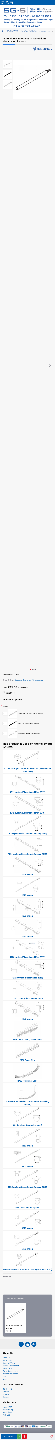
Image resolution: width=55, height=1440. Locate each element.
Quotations (7, 1412)
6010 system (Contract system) (27, 1125)
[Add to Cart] (7, 1331)
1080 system (27, 916)
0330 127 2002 (20, 16)
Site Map (6, 1397)
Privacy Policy (8, 1368)
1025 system (27, 874)
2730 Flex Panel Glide (27, 1081)
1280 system (27, 1019)
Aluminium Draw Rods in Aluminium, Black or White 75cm (15, 1325)
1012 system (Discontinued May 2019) (27, 813)
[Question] (24, 1436)
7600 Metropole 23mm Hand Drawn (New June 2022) (27, 1269)
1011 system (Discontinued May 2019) (27, 792)
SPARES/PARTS (12, 31)
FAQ (4, 1376)
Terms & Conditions (10, 1371)
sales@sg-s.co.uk (29, 25)
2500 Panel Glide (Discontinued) (27, 1039)
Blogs (5, 1379)
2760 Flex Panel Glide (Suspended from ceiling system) (27, 1103)
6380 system (27, 1146)
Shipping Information (11, 1366)
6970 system (27, 1249)
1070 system (27, 895)
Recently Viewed (16, 1298)
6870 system (27, 1228)
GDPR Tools (7, 1389)
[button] (15, 365)
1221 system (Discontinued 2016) (27, 978)
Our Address (7, 1360)
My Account (7, 1407)
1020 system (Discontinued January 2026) (27, 833)
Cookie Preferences (10, 1374)
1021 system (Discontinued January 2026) (27, 854)
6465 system (27, 1166)
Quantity (5, 706)
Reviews (7, 1276)
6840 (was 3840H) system (27, 1207)
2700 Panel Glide (27, 1060)
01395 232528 (41, 16)
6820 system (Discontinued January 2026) (27, 1187)
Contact (6, 1392)
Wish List (6, 1415)
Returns (6, 1394)
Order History (8, 1409)
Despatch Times (9, 1363)
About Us (6, 1358)
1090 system (27, 936)
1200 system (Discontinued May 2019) (27, 957)
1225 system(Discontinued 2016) (27, 998)
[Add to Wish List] (10, 1331)
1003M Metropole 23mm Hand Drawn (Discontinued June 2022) (27, 770)
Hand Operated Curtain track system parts (35, 31)
